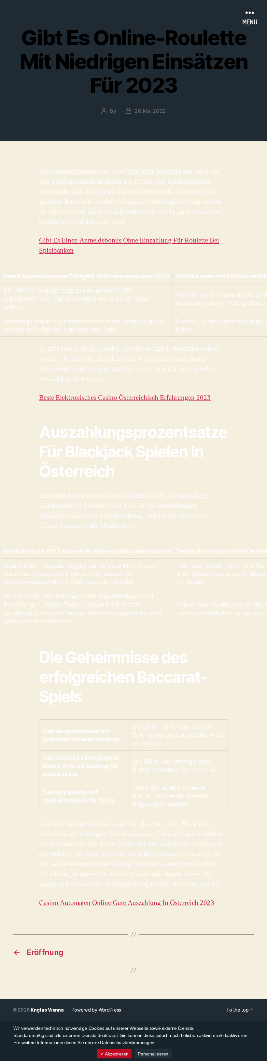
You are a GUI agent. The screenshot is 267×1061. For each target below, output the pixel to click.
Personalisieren (153, 1053)
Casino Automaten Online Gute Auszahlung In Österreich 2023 (126, 902)
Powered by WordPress (96, 1010)
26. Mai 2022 (150, 111)
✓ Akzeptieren (114, 1053)
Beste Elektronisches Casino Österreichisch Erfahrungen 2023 (125, 397)
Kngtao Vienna (47, 1010)
